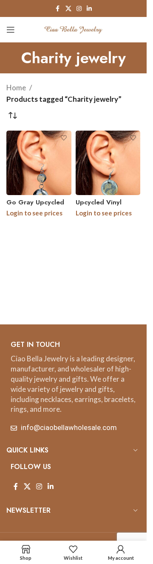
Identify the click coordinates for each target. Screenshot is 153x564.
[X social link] (68, 8)
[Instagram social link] (79, 8)
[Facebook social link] (58, 8)
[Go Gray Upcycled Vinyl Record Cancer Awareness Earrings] (38, 163)
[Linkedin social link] (89, 8)
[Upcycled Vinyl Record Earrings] (108, 163)
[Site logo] (73, 28)
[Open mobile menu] (10, 29)
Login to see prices (34, 213)
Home (16, 87)
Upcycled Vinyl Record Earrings (100, 207)
